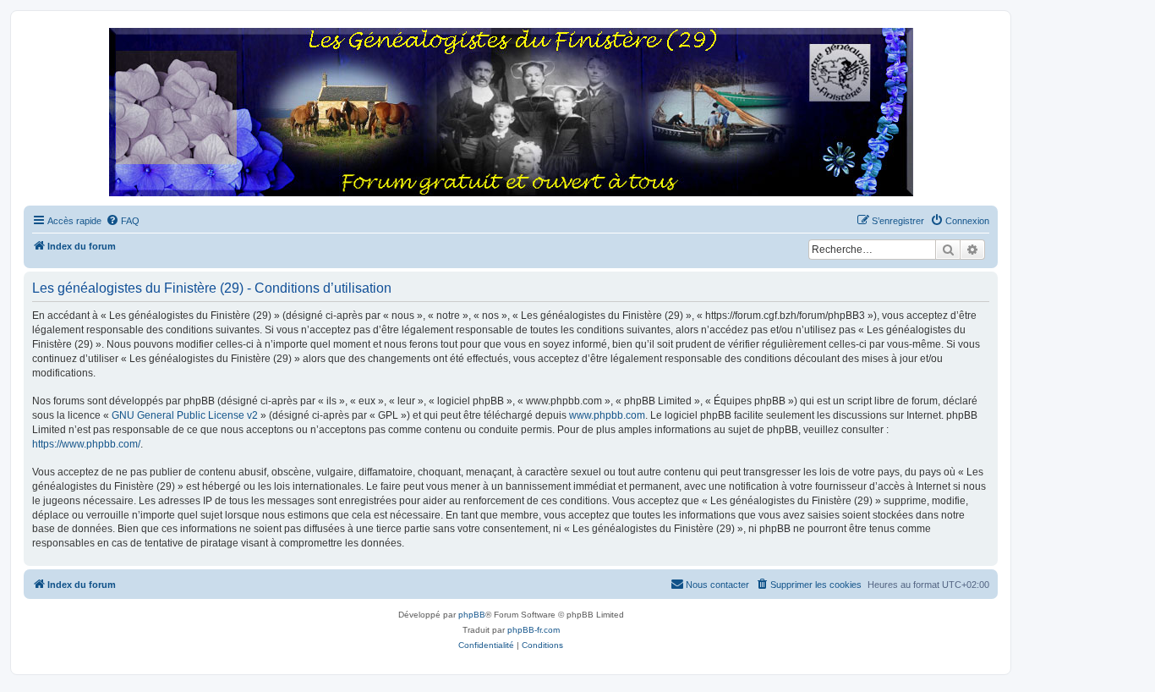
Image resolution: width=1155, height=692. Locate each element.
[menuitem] (123, 221)
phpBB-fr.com (533, 629)
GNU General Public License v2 (185, 415)
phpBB (471, 614)
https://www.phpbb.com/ (86, 444)
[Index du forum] (511, 113)
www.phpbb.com (607, 415)
